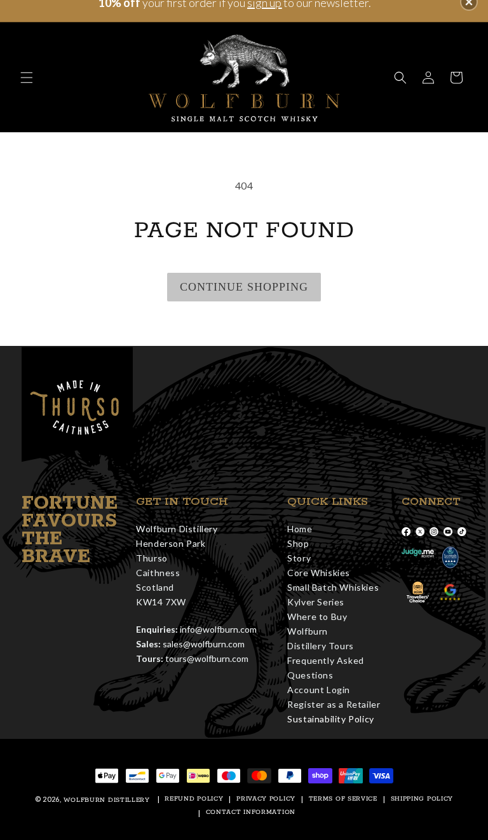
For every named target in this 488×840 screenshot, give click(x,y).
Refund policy (194, 799)
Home (299, 528)
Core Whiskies (318, 572)
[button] (27, 78)
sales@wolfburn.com (204, 643)
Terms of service (343, 799)
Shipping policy (422, 799)
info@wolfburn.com (218, 629)
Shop (298, 543)
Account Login (318, 689)
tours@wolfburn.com (206, 658)
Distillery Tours (320, 645)
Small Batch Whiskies (333, 587)
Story (299, 558)
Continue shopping (244, 286)
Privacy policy (265, 799)
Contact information (250, 812)
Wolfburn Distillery (107, 800)
